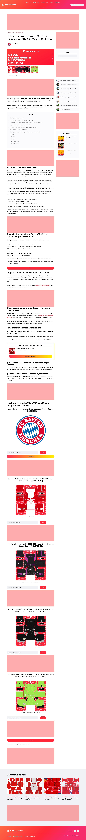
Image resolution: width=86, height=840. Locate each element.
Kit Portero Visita (15, 143)
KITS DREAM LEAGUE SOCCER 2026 (14, 796)
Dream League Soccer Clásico (24, 744)
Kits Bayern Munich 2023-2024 (17, 118)
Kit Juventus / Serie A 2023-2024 (71, 144)
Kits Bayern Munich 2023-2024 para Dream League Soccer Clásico (25, 132)
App (47, 2)
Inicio (27, 2)
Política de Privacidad (17, 836)
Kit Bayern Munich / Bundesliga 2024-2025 (51, 798)
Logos (34, 2)
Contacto (9, 836)
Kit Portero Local (15, 141)
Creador (51, 2)
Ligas (38, 2)
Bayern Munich (10, 744)
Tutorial (31, 268)
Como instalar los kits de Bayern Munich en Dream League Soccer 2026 (26, 122)
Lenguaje (44, 7)
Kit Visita (13, 139)
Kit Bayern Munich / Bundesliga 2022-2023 (14, 798)
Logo (12, 134)
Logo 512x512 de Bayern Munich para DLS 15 (20, 125)
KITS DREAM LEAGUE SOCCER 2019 (32, 796)
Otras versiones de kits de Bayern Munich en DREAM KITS (23, 127)
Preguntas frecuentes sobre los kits (18, 129)
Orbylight (77, 836)
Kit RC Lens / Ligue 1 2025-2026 (70, 151)
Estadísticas (57, 2)
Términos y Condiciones (30, 836)
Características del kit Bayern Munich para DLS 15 (21, 120)
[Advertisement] (42, 22)
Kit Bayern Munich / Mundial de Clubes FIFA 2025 (69, 798)
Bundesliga (16, 744)
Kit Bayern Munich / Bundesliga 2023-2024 (25, 348)
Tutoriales (43, 2)
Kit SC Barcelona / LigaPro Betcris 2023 (70, 137)
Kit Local (13, 136)
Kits (30, 2)
